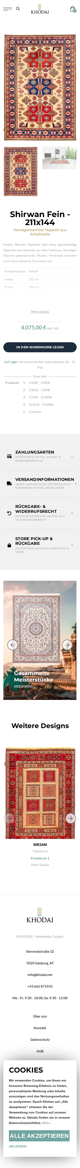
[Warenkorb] (72, 8)
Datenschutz (40, 1039)
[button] (40, 456)
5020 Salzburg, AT (40, 963)
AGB (40, 1051)
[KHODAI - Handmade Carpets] (40, 8)
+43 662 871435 (40, 986)
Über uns (40, 1016)
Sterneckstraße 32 (40, 951)
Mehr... (47, 1123)
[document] (40, 1108)
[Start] (40, 914)
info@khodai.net (40, 975)
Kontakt (40, 1028)
